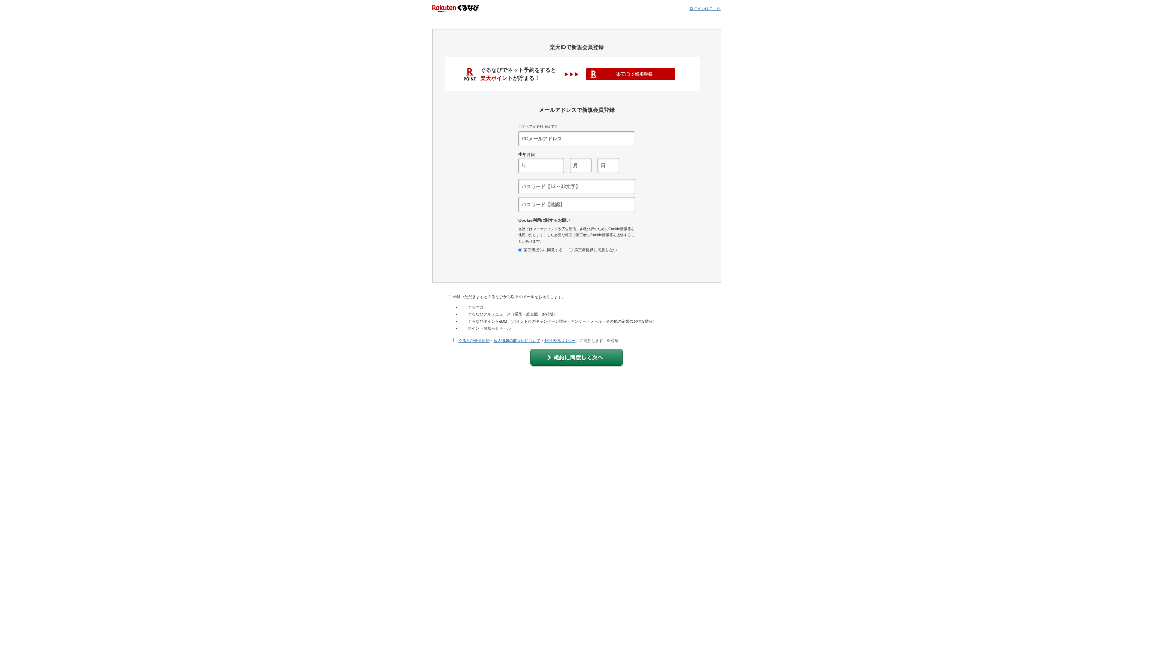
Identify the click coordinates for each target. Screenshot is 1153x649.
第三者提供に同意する (543, 250)
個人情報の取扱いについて (517, 340)
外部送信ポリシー (560, 340)
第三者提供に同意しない (595, 250)
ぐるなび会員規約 (474, 340)
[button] (576, 358)
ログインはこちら (705, 8)
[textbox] (576, 138)
